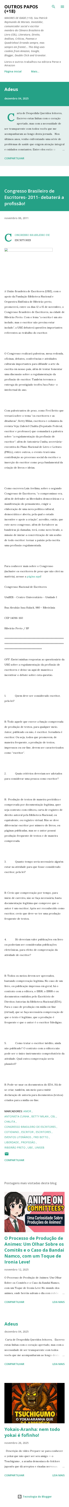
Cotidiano (12, 1132)
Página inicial (13, 71)
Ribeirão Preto (15, 1147)
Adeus (11, 89)
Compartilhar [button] (14, 158)
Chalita (10, 1121)
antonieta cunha (17, 1116)
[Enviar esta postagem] (6, 1155)
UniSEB (39, 1147)
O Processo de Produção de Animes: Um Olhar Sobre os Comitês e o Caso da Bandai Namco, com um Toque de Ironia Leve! (34, 1250)
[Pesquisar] (53, 6)
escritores (44, 1132)
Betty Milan (40, 1116)
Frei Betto (41, 1137)
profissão (28, 1142)
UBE (30, 1147)
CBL (53, 1116)
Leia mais (58, 1302)
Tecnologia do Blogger (37, 1496)
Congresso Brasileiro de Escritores (30, 1126)
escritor (27, 1132)
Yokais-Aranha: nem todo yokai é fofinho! (32, 1432)
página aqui (34, 576)
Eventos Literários (18, 1137)
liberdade (12, 1142)
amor (27, 1111)
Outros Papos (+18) (21, 9)
